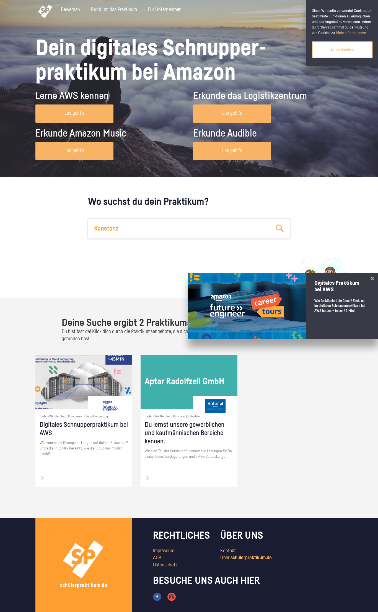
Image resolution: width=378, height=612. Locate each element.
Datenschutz (165, 565)
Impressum (163, 550)
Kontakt (228, 550)
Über (246, 557)
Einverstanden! (342, 49)
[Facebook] (157, 596)
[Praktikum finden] (280, 229)
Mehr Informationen (351, 33)
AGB (157, 557)
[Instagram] (171, 596)
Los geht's (74, 113)
